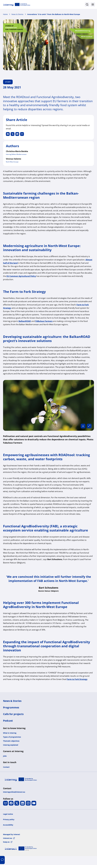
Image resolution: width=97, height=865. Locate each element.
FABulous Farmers (44, 321)
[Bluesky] (5, 803)
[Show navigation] (92, 4)
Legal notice (8, 814)
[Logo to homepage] (17, 4)
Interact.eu (7, 838)
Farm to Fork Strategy (77, 679)
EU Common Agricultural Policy (21, 276)
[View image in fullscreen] (89, 426)
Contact (6, 767)
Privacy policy (8, 819)
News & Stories (17, 14)
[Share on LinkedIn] (17, 134)
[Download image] (83, 426)
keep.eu (6, 842)
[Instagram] (28, 803)
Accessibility (8, 825)
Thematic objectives (11, 741)
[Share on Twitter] (12, 134)
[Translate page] (2, 860)
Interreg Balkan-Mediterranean (16, 154)
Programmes (11, 707)
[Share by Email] (22, 134)
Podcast (8, 720)
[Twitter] (16, 803)
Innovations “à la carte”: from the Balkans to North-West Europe (53, 14)
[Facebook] (11, 803)
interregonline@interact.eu (14, 792)
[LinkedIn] (22, 803)
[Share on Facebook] (8, 134)
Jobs (5, 756)
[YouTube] (33, 803)
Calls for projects (13, 714)
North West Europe (12, 162)
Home (5, 14)
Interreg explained (10, 745)
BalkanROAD (25, 321)
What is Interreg (9, 733)
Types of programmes (12, 737)
